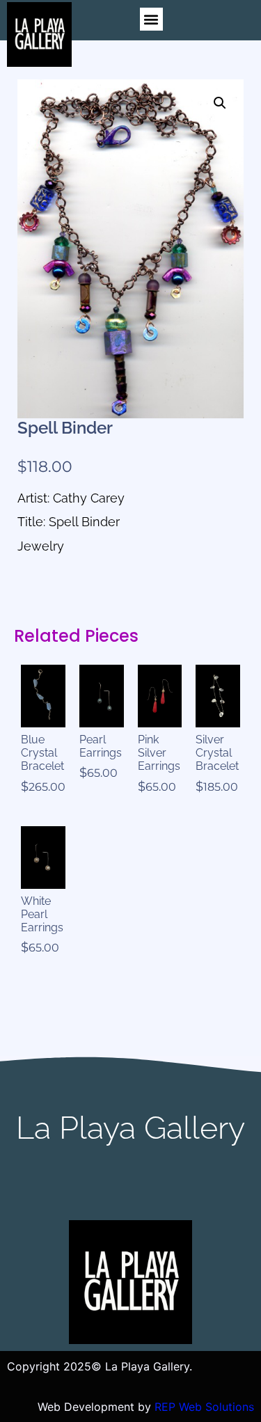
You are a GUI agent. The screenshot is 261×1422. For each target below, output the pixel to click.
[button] (151, 19)
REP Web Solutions (204, 1407)
